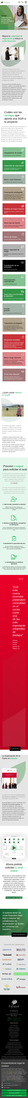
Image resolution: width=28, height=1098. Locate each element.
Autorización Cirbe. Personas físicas (14, 1046)
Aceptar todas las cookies (14, 1095)
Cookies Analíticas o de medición (10, 1085)
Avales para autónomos (14, 1030)
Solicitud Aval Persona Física (14, 1042)
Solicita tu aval (10, 897)
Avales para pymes (14, 1032)
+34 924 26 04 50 (16, 1018)
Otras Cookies (6, 1087)
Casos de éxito (15, 748)
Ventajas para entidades (14, 1029)
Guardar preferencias (14, 1090)
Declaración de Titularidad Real (14, 1052)
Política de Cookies (10, 1081)
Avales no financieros (14, 1033)
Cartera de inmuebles (14, 1035)
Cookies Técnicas (7, 1083)
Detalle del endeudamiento (14, 1050)
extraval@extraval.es (16, 1019)
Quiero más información (19, 934)
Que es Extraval (14, 1025)
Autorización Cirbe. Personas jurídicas (14, 1047)
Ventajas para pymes (14, 1027)
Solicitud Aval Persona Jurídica (14, 1044)
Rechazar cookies (14, 1093)
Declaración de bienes (14, 1049)
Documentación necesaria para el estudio (14, 1054)
